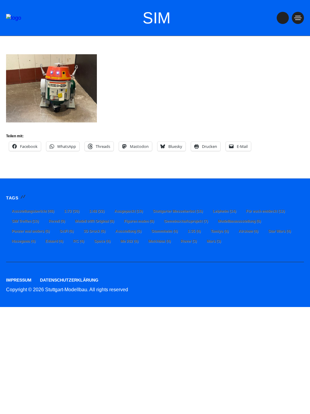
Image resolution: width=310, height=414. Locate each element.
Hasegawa (23, 241)
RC (78, 241)
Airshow (248, 231)
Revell (57, 221)
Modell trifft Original (94, 221)
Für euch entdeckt (265, 211)
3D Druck (94, 231)
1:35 (194, 231)
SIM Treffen (25, 221)
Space (102, 241)
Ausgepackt (128, 211)
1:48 (96, 211)
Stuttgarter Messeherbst (178, 211)
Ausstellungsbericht (33, 211)
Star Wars (279, 231)
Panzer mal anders (31, 231)
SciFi (67, 231)
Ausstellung (128, 231)
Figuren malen (139, 221)
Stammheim (164, 231)
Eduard (54, 241)
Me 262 (129, 241)
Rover (189, 241)
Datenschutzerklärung (69, 280)
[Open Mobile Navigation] (298, 18)
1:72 (71, 211)
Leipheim (224, 211)
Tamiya (220, 231)
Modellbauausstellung (239, 221)
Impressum (18, 280)
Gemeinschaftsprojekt (186, 221)
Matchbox (159, 241)
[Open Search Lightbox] (283, 18)
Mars (214, 241)
